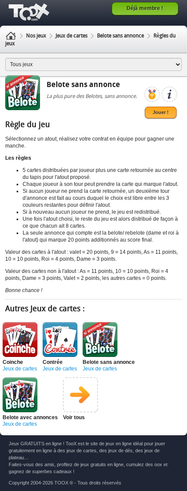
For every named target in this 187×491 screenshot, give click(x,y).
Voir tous (74, 417)
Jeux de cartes (71, 36)
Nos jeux (36, 36)
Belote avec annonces (30, 417)
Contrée (53, 362)
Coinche (13, 362)
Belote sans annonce (120, 36)
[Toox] (30, 12)
